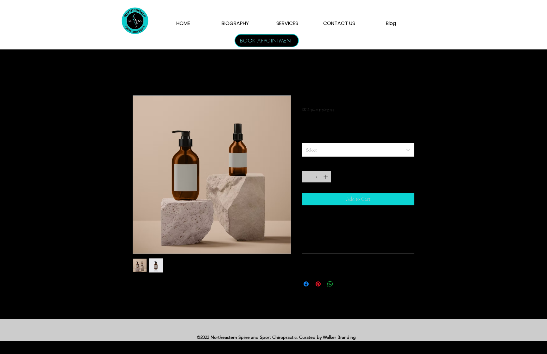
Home (139, 72)
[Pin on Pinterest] (318, 284)
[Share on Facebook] (306, 284)
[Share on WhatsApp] (330, 284)
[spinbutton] (316, 176)
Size (307, 136)
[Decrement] (307, 176)
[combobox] (358, 150)
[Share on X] (342, 284)
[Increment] (326, 176)
